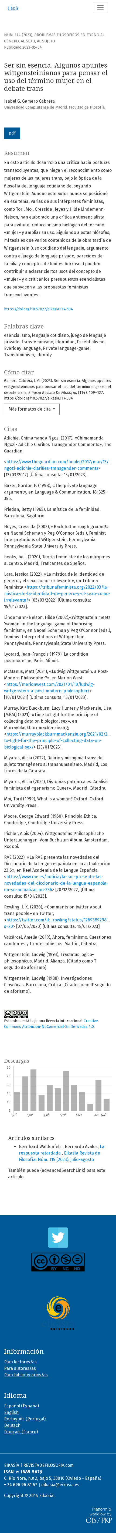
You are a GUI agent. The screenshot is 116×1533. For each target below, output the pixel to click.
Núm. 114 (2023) (18, 35)
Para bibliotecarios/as (26, 1374)
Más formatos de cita (30, 409)
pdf (12, 133)
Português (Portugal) (25, 1418)
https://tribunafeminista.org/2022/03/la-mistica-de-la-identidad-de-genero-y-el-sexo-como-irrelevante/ (57, 594)
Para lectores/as (20, 1361)
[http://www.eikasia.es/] (58, 1313)
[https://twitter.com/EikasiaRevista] (58, 1237)
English (11, 1412)
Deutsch (12, 1425)
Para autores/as (20, 1368)
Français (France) (21, 1431)
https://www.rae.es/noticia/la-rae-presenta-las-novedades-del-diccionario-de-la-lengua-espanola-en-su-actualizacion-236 (56, 883)
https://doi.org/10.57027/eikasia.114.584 (38, 309)
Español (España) (21, 1405)
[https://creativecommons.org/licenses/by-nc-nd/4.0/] (58, 1262)
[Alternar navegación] (100, 7)
